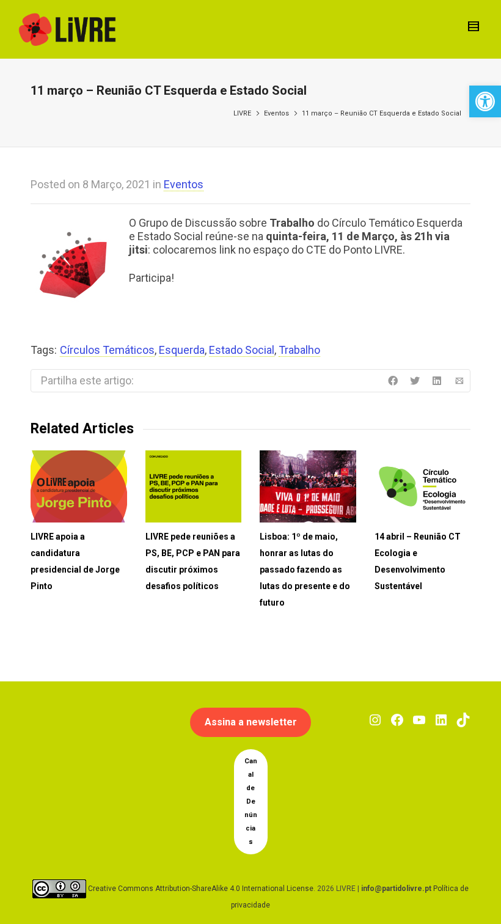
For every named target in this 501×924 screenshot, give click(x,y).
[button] (485, 101)
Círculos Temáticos (107, 349)
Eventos (276, 113)
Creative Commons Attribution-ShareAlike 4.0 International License (200, 888)
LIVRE (242, 113)
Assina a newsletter (251, 722)
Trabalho (299, 349)
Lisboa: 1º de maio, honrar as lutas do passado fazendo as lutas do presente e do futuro (305, 569)
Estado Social (241, 349)
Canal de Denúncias (250, 801)
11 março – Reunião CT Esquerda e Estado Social (381, 113)
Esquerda (182, 349)
